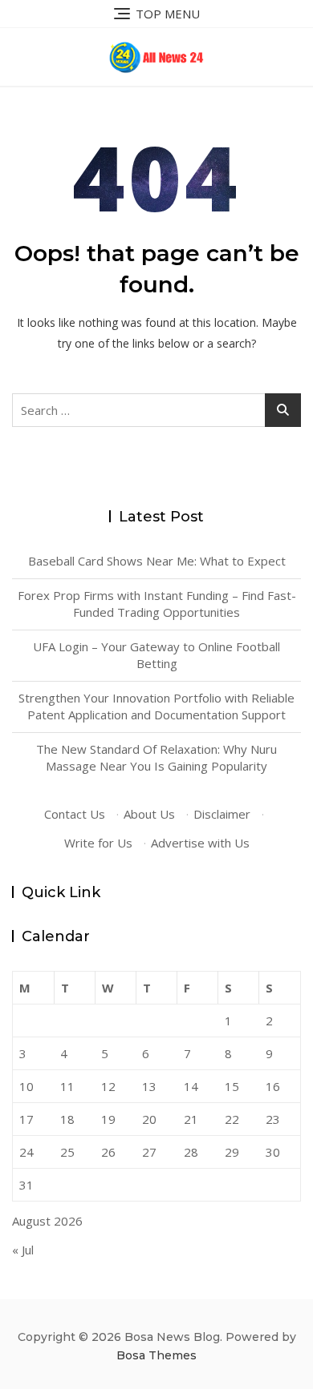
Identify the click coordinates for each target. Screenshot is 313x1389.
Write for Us (98, 843)
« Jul (23, 1250)
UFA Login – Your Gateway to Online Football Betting (156, 654)
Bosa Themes (156, 1355)
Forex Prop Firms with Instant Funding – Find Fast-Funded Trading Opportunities (157, 603)
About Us (149, 814)
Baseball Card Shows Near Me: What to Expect (157, 561)
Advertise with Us (200, 843)
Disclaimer (221, 814)
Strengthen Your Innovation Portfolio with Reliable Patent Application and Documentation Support (156, 706)
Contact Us (74, 814)
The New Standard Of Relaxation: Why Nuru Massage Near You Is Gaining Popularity (156, 757)
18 (67, 1119)
